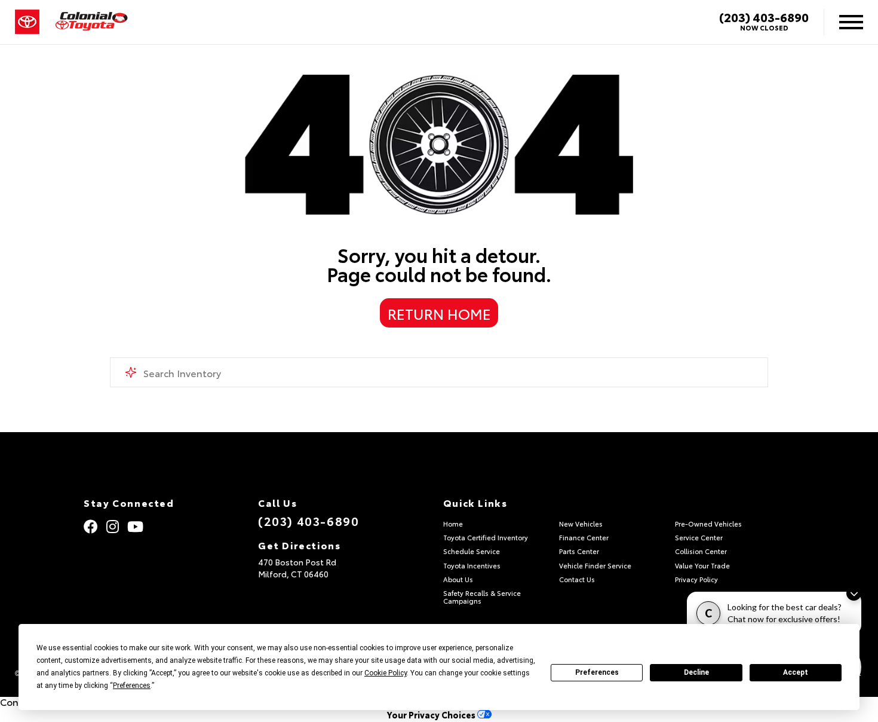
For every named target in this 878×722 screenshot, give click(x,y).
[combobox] (439, 372)
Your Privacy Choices (432, 714)
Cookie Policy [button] (385, 673)
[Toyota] (27, 22)
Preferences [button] (132, 685)
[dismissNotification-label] (853, 593)
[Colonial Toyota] (91, 22)
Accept (795, 672)
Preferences (597, 672)
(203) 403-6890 (764, 17)
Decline (696, 672)
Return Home (439, 313)
